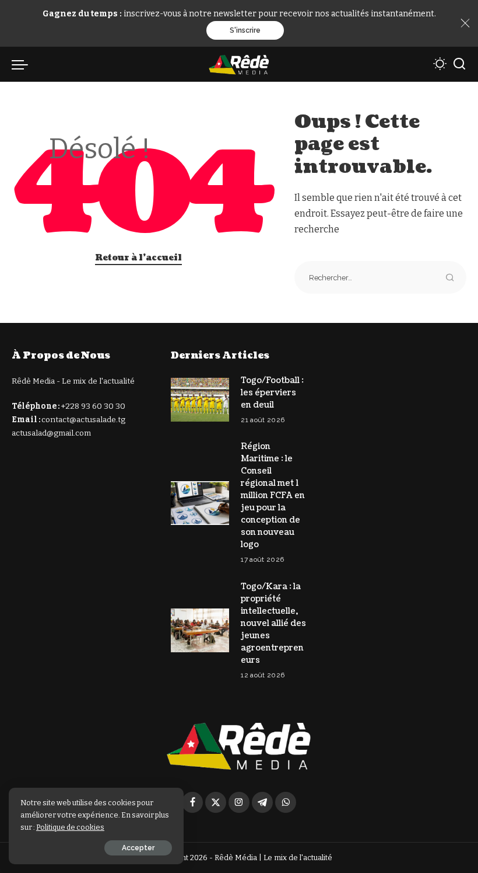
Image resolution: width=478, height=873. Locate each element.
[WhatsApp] (285, 802)
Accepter (138, 848)
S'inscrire (245, 30)
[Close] (465, 23)
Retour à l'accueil (138, 257)
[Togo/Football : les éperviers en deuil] (200, 400)
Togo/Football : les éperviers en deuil (272, 393)
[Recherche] (459, 64)
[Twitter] (215, 802)
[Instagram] (239, 802)
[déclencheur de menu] (23, 64)
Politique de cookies (70, 827)
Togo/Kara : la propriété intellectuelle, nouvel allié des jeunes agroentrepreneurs (273, 623)
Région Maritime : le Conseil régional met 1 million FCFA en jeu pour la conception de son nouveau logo (273, 495)
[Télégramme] (262, 802)
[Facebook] (192, 802)
